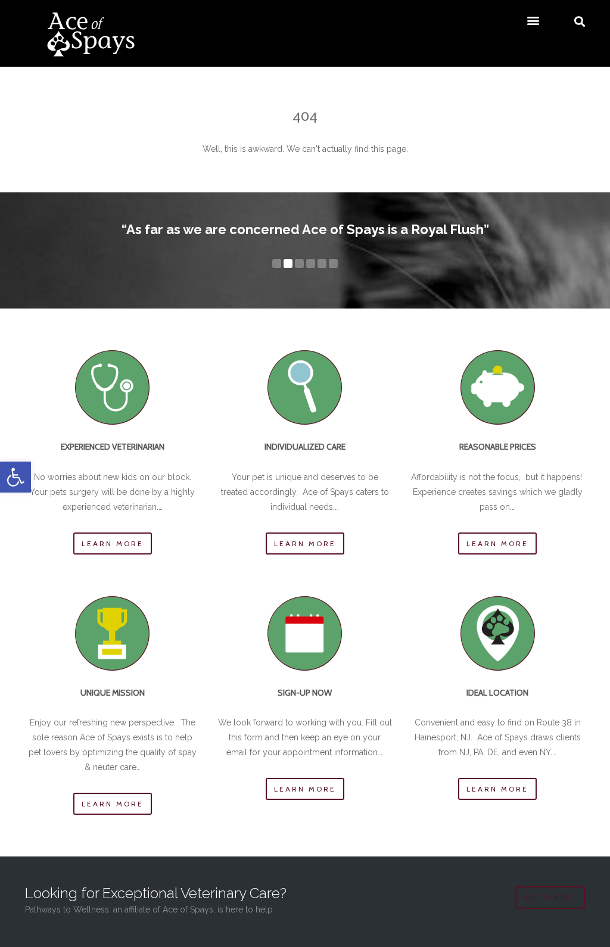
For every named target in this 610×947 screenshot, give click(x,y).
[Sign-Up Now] (304, 633)
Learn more (113, 543)
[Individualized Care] (304, 387)
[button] (15, 477)
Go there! (550, 897)
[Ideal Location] (497, 633)
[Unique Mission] (112, 633)
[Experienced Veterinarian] (112, 387)
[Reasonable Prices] (497, 387)
